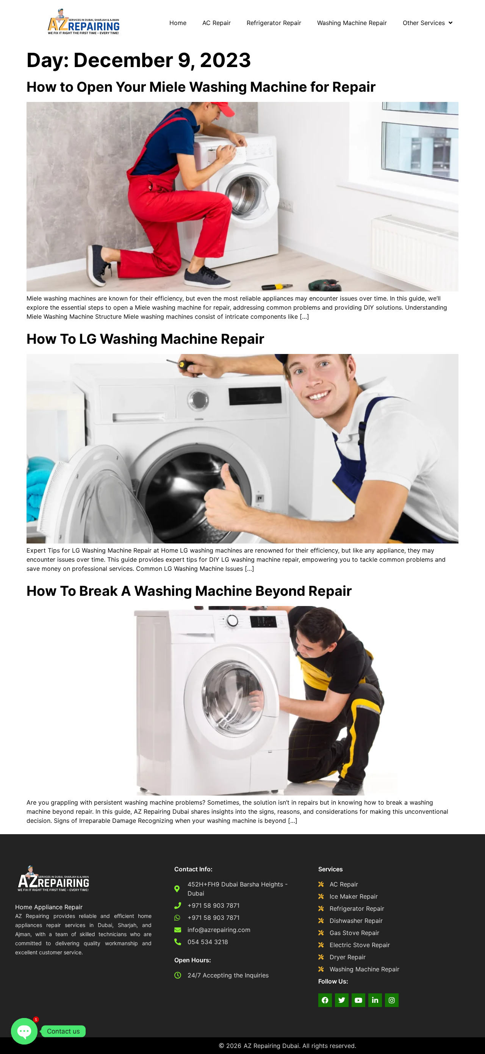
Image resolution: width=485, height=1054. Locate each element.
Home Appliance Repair (49, 907)
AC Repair (216, 23)
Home (177, 23)
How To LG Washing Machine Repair (145, 338)
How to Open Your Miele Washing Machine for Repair (201, 86)
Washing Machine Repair (352, 23)
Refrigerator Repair (274, 23)
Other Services (424, 23)
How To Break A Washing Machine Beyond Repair (189, 591)
